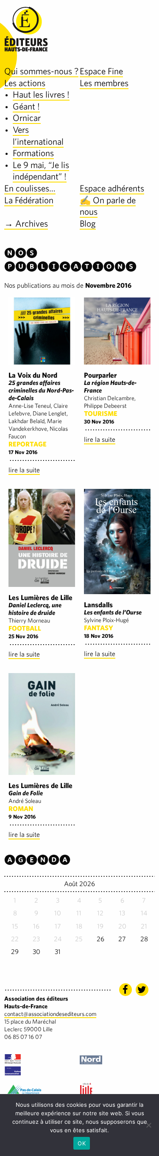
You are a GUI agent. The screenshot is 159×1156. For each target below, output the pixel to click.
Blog (88, 223)
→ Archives (26, 223)
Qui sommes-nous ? (41, 71)
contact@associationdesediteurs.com (50, 1013)
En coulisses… (30, 188)
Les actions (24, 83)
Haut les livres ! (41, 94)
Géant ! (26, 106)
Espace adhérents (112, 188)
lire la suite (24, 470)
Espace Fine (101, 71)
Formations (33, 153)
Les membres (104, 83)
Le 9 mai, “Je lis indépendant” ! (41, 171)
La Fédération (28, 200)
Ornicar (27, 117)
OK (82, 1143)
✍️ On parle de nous (108, 206)
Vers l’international (38, 135)
